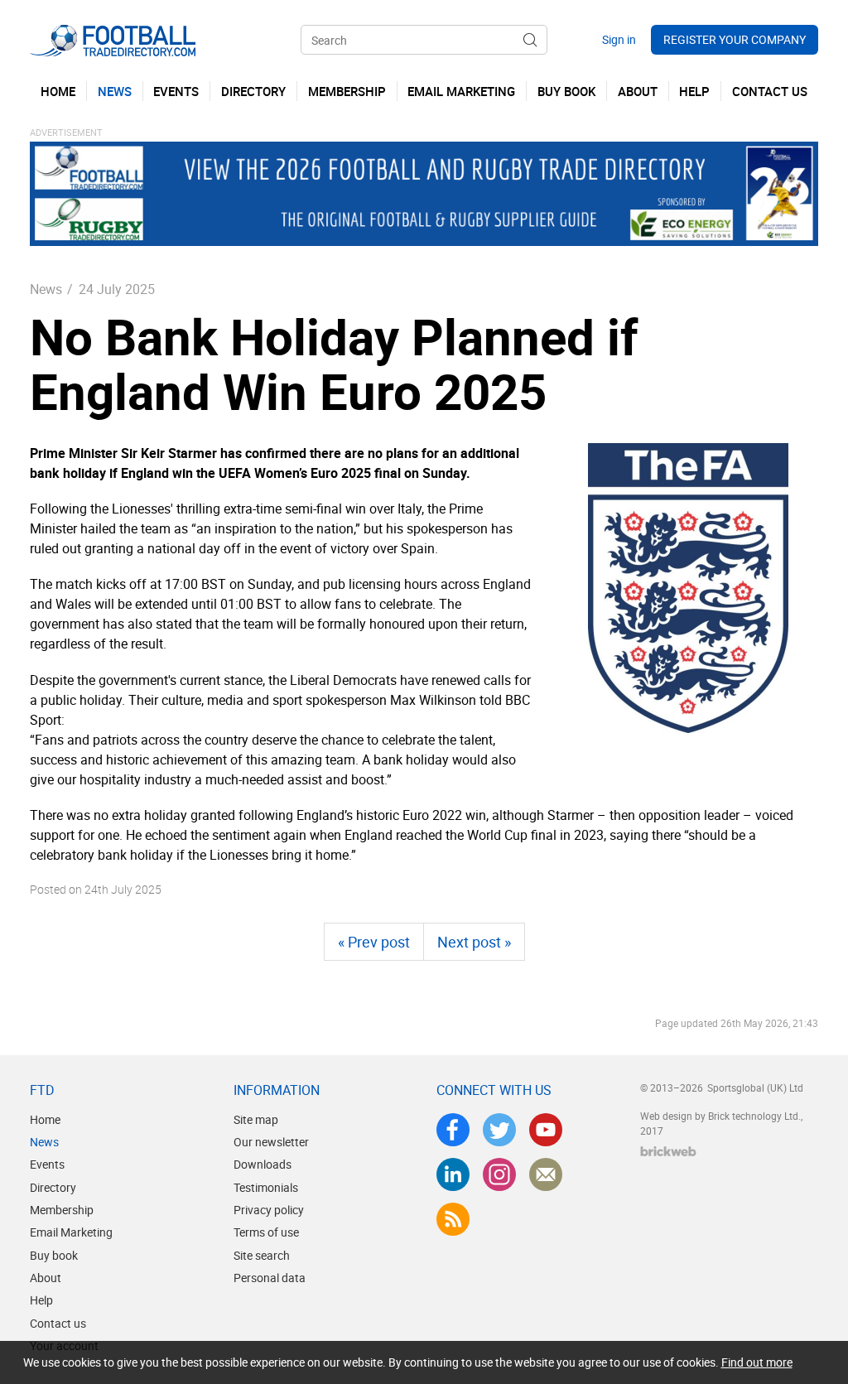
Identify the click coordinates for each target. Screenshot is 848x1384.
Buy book (54, 1255)
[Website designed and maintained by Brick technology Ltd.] (668, 1151)
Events (47, 1164)
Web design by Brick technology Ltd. (720, 1115)
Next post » (474, 942)
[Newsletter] (546, 1174)
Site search (262, 1255)
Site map (256, 1119)
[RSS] (453, 1219)
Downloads (263, 1164)
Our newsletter (271, 1142)
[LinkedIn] (453, 1174)
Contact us (58, 1323)
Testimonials (266, 1187)
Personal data (270, 1277)
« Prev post (374, 942)
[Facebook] (453, 1129)
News (46, 289)
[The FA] (688, 588)
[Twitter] (499, 1129)
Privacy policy (269, 1210)
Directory (53, 1187)
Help (41, 1300)
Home (45, 1119)
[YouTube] (546, 1129)
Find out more (757, 1362)
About (45, 1277)
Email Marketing (71, 1232)
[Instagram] (499, 1174)
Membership (62, 1210)
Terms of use (266, 1232)
